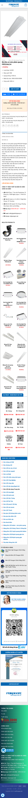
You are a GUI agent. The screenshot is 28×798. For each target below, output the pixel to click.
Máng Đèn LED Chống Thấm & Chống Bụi (14, 528)
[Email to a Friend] (11, 125)
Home (3, 60)
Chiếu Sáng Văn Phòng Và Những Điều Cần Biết (16, 571)
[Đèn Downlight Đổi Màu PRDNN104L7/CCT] (21, 231)
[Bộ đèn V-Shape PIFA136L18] (21, 357)
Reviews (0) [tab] (5, 139)
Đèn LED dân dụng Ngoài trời (11, 486)
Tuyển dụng (4, 717)
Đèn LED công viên (8, 483)
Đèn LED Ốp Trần (8, 501)
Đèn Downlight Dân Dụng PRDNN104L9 (21, 387)
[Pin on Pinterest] (14, 125)
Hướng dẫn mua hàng (7, 746)
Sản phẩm (4, 711)
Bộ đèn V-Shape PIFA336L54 (8, 261)
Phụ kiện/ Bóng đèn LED (10, 542)
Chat (8, 94)
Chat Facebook (20, 94)
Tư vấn (3, 714)
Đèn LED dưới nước (8, 495)
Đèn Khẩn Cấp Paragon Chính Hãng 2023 (15, 550)
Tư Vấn (14, 788)
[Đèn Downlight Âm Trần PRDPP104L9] (8, 274)
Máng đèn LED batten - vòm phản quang (14, 525)
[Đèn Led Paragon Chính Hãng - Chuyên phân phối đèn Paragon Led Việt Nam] (14, 5)
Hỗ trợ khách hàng (6, 728)
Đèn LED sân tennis (8, 507)
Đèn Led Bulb (7, 474)
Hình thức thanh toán (7, 743)
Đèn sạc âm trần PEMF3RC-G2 (8, 324)
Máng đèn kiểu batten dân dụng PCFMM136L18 (21, 346)
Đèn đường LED (7, 465)
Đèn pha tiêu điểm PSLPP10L (7, 239)
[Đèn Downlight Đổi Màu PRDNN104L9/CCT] (8, 295)
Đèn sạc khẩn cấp (8, 519)
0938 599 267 (15, 208)
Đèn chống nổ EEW (8, 462)
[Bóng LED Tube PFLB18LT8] (8, 379)
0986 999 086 (9, 414)
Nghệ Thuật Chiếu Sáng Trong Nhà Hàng (15, 581)
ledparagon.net (14, 216)
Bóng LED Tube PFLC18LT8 (8, 345)
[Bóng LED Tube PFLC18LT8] (8, 337)
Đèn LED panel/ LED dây (10, 504)
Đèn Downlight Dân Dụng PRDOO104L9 (21, 303)
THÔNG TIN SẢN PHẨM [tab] (7, 133)
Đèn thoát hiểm (7, 522)
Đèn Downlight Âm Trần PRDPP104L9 (8, 282)
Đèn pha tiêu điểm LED (9, 516)
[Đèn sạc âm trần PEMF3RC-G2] (8, 316)
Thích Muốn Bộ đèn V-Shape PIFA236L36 (21, 262)
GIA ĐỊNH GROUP (13, 786)
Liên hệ (19, 788)
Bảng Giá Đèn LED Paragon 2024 (14, 555)
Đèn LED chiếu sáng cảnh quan (12, 477)
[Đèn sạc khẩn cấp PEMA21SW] (21, 274)
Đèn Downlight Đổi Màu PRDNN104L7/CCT (21, 240)
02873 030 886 (13, 772)
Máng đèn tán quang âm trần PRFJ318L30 (8, 366)
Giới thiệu (9, 788)
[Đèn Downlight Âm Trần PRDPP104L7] (21, 316)
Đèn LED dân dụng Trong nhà (17, 60)
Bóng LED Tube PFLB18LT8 (8, 387)
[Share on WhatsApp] (3, 125)
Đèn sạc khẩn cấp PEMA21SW (21, 282)
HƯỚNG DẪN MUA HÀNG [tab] (8, 136)
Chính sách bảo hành (7, 731)
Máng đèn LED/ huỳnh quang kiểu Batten (14, 531)
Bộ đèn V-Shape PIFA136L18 (21, 365)
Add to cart (15, 89)
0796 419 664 (21, 447)
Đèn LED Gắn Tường (9, 498)
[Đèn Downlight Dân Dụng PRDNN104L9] (21, 379)
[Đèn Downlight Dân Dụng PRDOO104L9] (21, 295)
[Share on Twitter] (9, 125)
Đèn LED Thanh (7, 510)
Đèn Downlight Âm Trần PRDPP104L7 (21, 324)
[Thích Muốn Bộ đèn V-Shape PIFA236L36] (21, 253)
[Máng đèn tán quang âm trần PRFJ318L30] (8, 357)
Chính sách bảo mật (6, 737)
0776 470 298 (9, 431)
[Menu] (2, 5)
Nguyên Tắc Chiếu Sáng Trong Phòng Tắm (15, 576)
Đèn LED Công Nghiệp (9, 480)
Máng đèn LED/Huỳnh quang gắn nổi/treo (12, 538)
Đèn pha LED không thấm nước (12, 513)
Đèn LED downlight (8, 492)
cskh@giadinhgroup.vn (15, 213)
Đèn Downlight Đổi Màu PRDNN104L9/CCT (8, 304)
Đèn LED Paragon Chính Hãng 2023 (15, 560)
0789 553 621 (21, 431)
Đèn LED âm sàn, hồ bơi (10, 468)
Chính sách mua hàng (7, 734)
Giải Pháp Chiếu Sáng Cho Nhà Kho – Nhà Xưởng (15, 586)
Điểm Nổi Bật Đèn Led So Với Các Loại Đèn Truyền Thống (16, 566)
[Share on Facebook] (6, 125)
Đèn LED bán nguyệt (9, 471)
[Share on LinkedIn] (17, 125)
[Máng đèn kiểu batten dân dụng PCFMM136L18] (21, 337)
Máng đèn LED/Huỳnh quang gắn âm (13, 534)
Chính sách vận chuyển (7, 740)
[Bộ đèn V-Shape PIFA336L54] (8, 253)
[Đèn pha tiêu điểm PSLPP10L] (8, 231)
